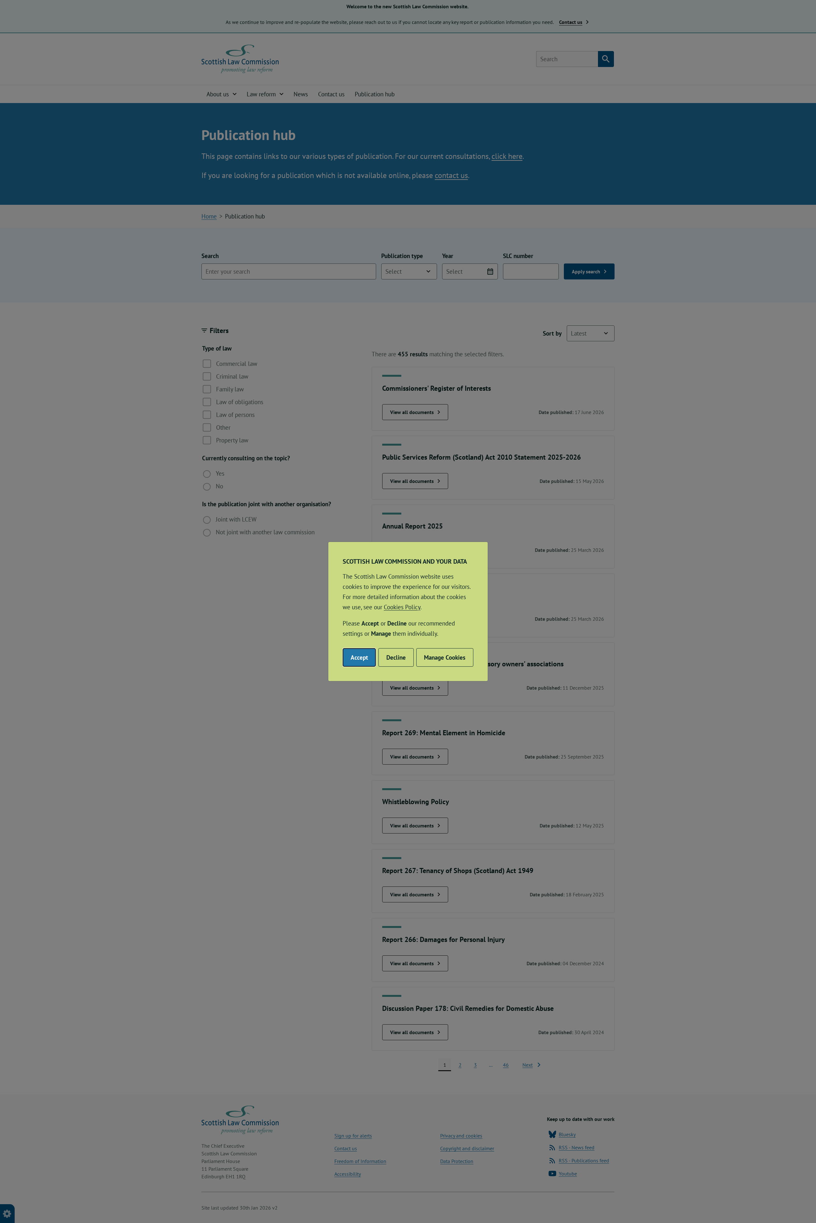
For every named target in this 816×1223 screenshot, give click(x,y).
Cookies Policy (402, 607)
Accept (359, 657)
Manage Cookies (444, 657)
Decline (396, 657)
